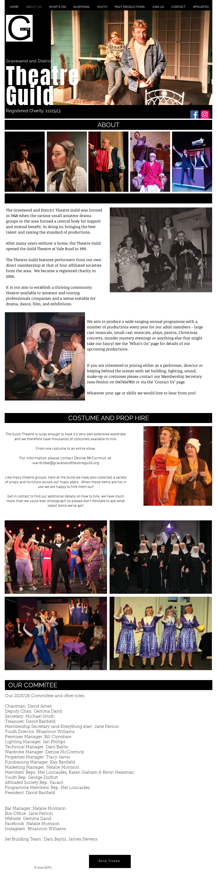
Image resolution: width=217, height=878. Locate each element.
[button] (131, 57)
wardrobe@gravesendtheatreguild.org (65, 463)
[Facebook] (194, 114)
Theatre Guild (43, 86)
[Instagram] (205, 114)
